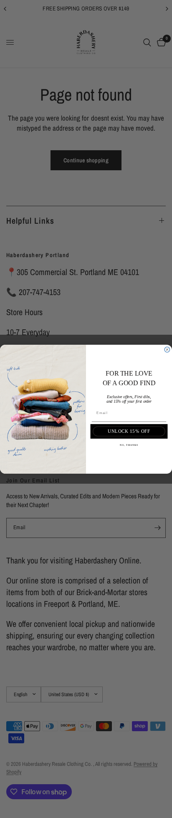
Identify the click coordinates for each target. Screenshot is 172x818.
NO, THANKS (129, 445)
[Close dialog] (167, 349)
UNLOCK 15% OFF (129, 431)
